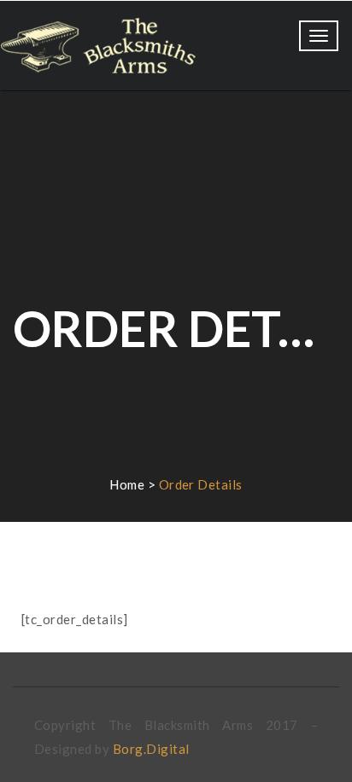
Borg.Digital (151, 748)
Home (126, 484)
